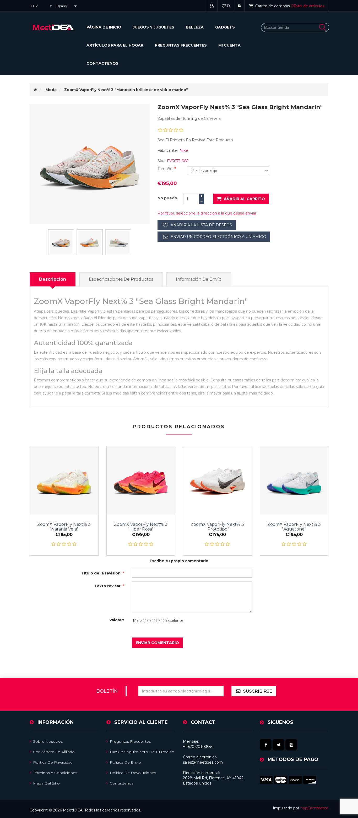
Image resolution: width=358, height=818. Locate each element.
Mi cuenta (229, 45)
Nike (184, 150)
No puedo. (168, 198)
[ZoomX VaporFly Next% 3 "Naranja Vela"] (64, 480)
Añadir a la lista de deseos (201, 225)
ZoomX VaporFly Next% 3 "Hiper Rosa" (140, 527)
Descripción (52, 279)
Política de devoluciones (133, 772)
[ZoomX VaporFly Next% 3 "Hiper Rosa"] (141, 480)
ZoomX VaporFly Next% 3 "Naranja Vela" (64, 527)
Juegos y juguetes (153, 27)
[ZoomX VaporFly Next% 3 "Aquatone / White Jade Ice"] (294, 480)
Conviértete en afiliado (54, 751)
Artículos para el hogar (114, 45)
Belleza (195, 27)
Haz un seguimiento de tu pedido (142, 751)
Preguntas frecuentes (181, 45)
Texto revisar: (108, 586)
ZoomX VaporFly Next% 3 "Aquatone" (294, 527)
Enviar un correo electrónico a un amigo (218, 236)
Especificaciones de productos (121, 279)
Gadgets (225, 27)
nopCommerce (314, 808)
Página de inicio (103, 27)
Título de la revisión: (101, 573)
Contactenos (102, 63)
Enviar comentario (157, 642)
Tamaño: (166, 168)
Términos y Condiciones (55, 772)
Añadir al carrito (244, 198)
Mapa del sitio (46, 783)
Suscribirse (257, 691)
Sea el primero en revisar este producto (195, 140)
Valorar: (116, 620)
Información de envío (198, 279)
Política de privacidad (53, 762)
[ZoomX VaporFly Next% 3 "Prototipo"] (217, 480)
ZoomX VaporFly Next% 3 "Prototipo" (217, 527)
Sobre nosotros (48, 741)
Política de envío (125, 762)
